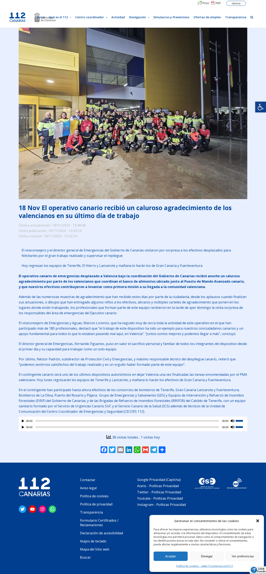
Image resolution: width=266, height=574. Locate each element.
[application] (133, 422)
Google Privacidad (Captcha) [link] (159, 479)
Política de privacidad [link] (96, 504)
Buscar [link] (85, 557)
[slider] (241, 420)
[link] (260, 107)
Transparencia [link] (91, 512)
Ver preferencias (243, 556)
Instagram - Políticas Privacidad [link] (161, 504)
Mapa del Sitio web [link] (94, 549)
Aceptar (170, 556)
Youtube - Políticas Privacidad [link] (160, 498)
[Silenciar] (232, 420)
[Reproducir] (23, 421)
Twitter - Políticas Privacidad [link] (159, 492)
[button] (258, 521)
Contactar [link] (87, 480)
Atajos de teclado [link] (93, 541)
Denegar (207, 556)
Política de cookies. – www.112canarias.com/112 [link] (204, 566)
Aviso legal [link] (88, 488)
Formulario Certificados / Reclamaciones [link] (99, 522)
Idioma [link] (236, 3)
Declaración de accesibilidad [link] (101, 533)
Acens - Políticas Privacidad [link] (158, 486)
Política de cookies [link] (94, 496)
